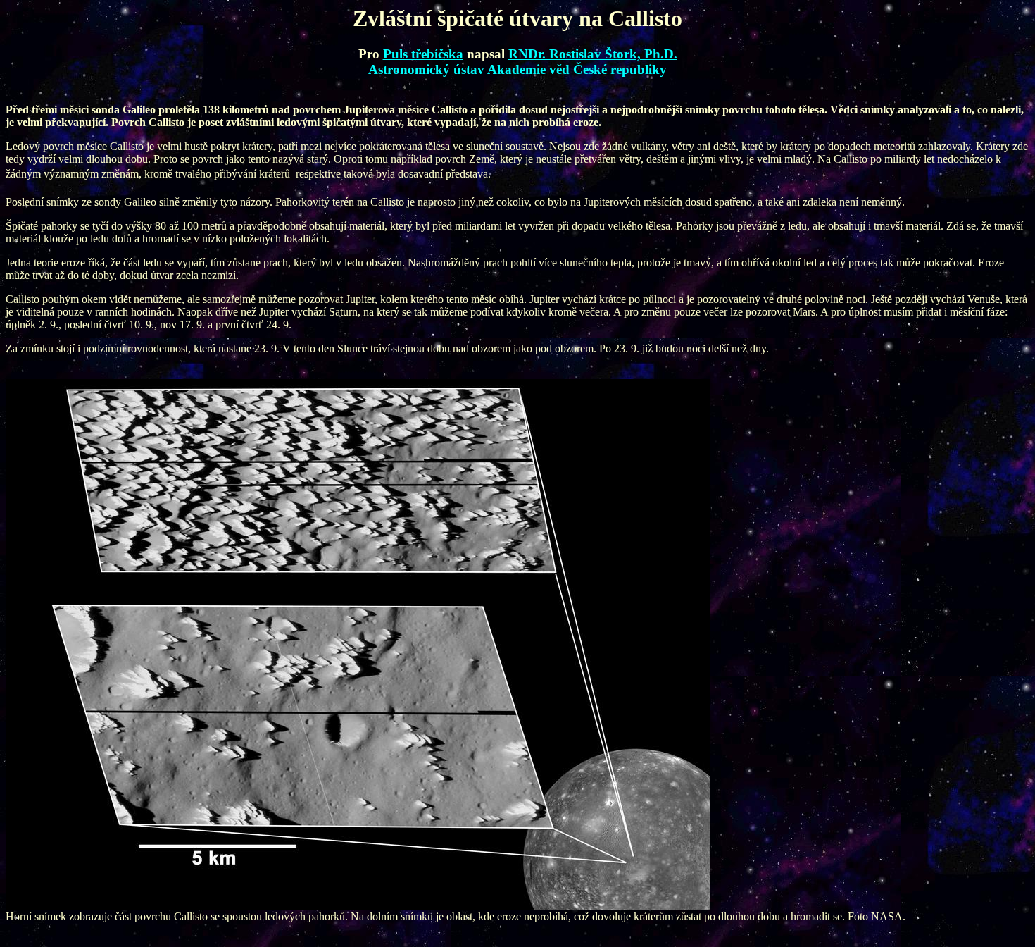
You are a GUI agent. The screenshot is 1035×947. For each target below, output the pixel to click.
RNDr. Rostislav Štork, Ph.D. (592, 54)
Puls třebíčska (423, 54)
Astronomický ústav (426, 69)
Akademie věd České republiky (577, 69)
